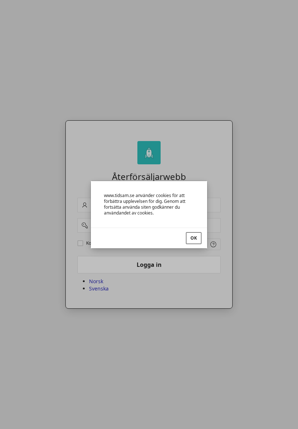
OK (193, 238)
